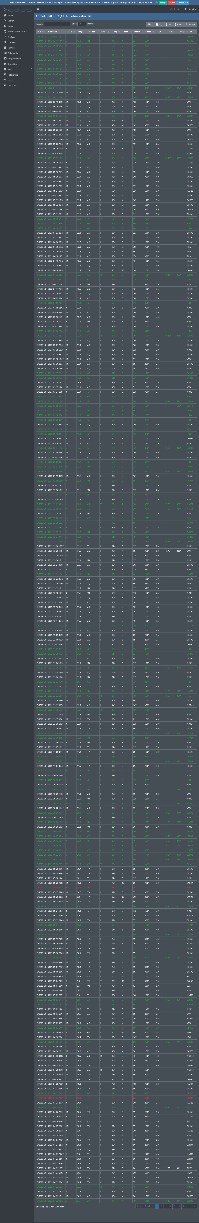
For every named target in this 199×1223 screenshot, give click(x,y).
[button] (38, 9)
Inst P (137, 31)
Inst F (125, 31)
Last (193, 1206)
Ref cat (91, 31)
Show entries (82, 23)
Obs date (52, 31)
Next (185, 1206)
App (115, 31)
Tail (170, 31)
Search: (39, 23)
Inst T (103, 31)
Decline (172, 2)
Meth (69, 31)
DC (160, 31)
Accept (163, 2)
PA (181, 31)
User (189, 31)
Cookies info (183, 2)
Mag (80, 31)
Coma (148, 31)
